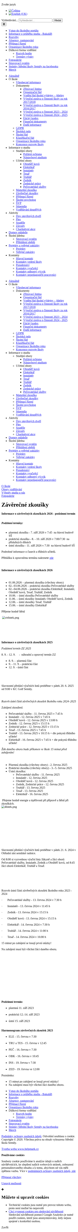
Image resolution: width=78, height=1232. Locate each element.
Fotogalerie (15, 59)
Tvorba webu (20, 1148)
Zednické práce (32, 183)
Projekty (21, 248)
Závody (20, 225)
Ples (18, 219)
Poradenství (22, 265)
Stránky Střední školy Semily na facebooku (33, 66)
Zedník (27, 180)
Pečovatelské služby (34, 186)
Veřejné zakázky (25, 252)
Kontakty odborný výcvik (31, 271)
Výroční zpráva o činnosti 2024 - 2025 (45, 115)
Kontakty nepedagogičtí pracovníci (36, 274)
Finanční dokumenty (35, 121)
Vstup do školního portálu (23, 30)
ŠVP (18, 203)
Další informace (32, 124)
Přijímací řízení (17, 43)
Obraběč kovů (31, 163)
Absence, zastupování (21, 40)
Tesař (26, 173)
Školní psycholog (26, 199)
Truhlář (27, 176)
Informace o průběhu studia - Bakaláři (30, 33)
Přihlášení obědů (25, 242)
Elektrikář (28, 167)
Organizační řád (32, 92)
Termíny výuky (25, 56)
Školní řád (22, 134)
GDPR (20, 128)
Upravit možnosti (11, 1183)
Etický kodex (30, 118)
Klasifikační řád (25, 137)
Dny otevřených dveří (28, 216)
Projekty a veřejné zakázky (24, 245)
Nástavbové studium (35, 157)
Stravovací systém (19, 63)
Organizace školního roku (23, 46)
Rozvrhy (14, 37)
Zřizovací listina (32, 88)
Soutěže (20, 222)
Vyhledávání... (9, 20)
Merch (12, 69)
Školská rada (23, 131)
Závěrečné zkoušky (27, 193)
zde (52, 557)
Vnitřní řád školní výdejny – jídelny (43, 95)
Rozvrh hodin (24, 53)
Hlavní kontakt (24, 258)
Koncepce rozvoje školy (30, 144)
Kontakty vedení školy (29, 261)
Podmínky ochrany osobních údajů (21, 1136)
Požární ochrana (32, 154)
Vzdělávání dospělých (28, 209)
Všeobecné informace (28, 82)
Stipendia (21, 206)
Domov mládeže (18, 232)
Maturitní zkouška (26, 190)
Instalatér (28, 170)
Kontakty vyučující (27, 268)
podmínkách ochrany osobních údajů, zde (52, 1171)
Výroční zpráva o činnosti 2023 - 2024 (45, 111)
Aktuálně (14, 75)
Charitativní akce (25, 229)
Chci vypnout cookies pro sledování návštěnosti (36, 1211)
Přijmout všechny (11, 1177)
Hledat (57, 20)
